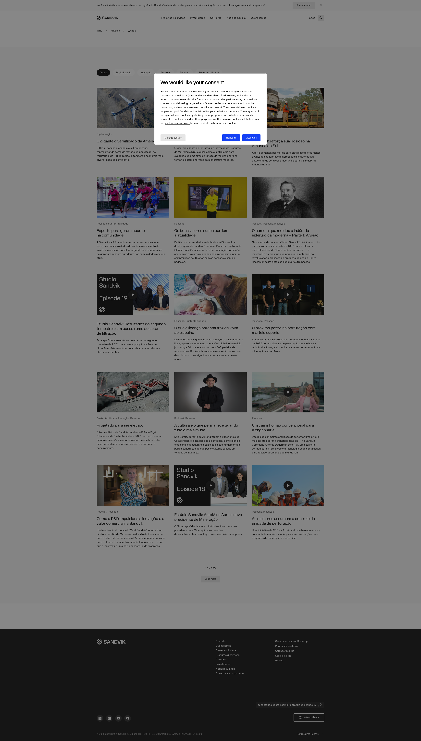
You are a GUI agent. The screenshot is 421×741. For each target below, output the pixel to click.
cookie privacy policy (177, 123)
